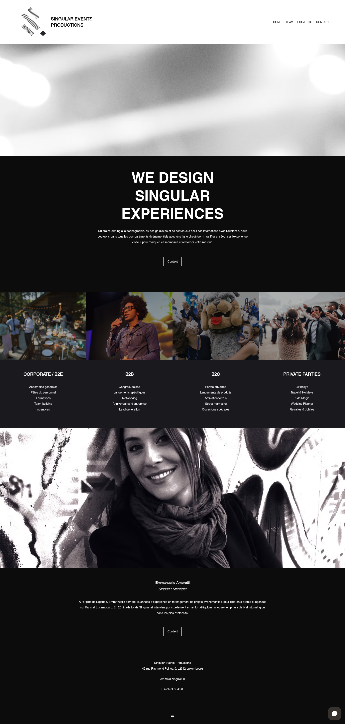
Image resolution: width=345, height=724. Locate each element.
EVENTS (83, 18)
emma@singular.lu (172, 679)
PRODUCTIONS (67, 25)
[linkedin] (172, 716)
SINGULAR (63, 18)
